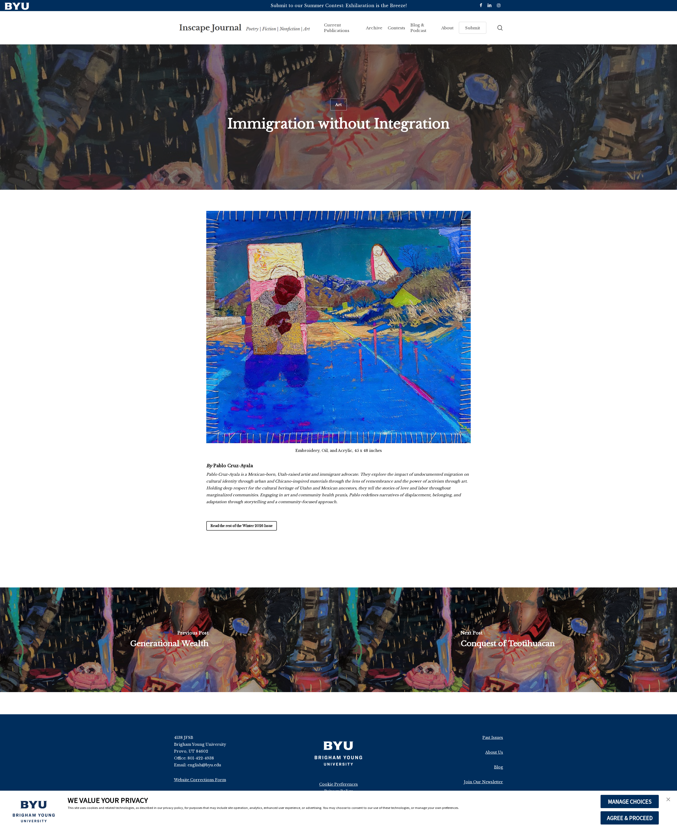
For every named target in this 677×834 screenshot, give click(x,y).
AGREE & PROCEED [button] (630, 818)
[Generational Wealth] (169, 639)
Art (338, 104)
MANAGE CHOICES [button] (630, 801)
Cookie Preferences (338, 784)
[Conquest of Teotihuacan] (507, 639)
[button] (668, 800)
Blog (498, 767)
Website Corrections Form (200, 779)
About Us (494, 752)
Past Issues (492, 737)
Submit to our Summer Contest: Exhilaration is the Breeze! (339, 5)
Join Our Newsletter (483, 782)
